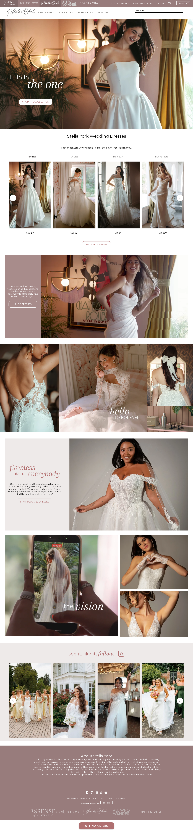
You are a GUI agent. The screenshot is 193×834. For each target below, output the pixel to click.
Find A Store (66, 13)
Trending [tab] (31, 156)
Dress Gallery (46, 13)
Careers (83, 799)
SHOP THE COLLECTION (35, 102)
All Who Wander (69, 3)
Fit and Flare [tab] (161, 156)
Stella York (50, 3)
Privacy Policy (120, 799)
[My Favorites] (170, 3)
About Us (103, 13)
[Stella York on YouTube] (106, 792)
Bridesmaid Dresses (143, 3)
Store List (93, 799)
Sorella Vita (89, 3)
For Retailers (72, 799)
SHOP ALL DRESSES (96, 244)
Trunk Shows (85, 13)
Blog (161, 3)
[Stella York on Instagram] (97, 792)
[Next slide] (180, 198)
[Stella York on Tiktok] (101, 792)
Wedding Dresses (120, 3)
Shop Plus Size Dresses (34, 502)
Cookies (109, 799)
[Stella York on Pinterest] (92, 792)
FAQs (102, 799)
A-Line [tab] (74, 156)
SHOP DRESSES (23, 304)
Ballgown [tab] (118, 156)
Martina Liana (29, 3)
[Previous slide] (13, 198)
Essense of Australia (9, 3)
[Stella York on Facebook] (86, 792)
